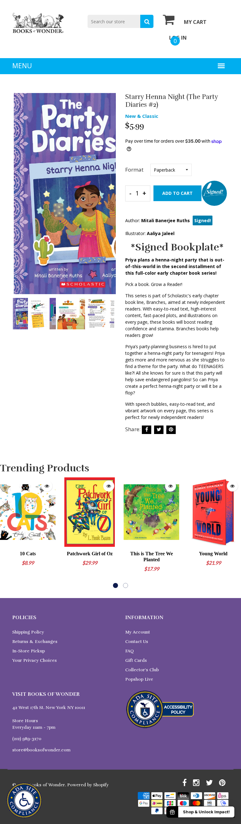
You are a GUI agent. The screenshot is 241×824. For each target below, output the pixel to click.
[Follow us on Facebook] (146, 430)
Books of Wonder (46, 785)
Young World (213, 553)
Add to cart (177, 193)
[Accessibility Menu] (24, 800)
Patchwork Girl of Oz (90, 553)
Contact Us (136, 641)
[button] (115, 585)
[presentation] (18, 198)
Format (134, 169)
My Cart (195, 22)
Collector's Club (142, 670)
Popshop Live (139, 679)
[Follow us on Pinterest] (171, 430)
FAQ (129, 651)
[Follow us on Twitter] (158, 430)
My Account (137, 632)
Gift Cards (136, 660)
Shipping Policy (28, 632)
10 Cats (28, 553)
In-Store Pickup (28, 651)
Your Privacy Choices (34, 660)
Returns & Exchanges (34, 641)
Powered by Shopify (88, 785)
